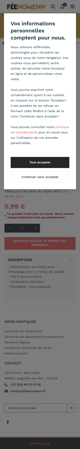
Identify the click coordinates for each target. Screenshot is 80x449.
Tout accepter (40, 162)
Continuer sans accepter (40, 177)
